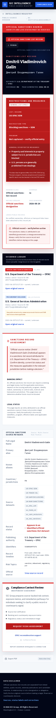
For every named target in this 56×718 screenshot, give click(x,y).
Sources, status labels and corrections (21, 700)
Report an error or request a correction (28, 647)
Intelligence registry (18, 14)
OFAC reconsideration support (28, 635)
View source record (34, 573)
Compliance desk (44, 4)
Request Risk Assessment (28, 626)
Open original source (14, 288)
